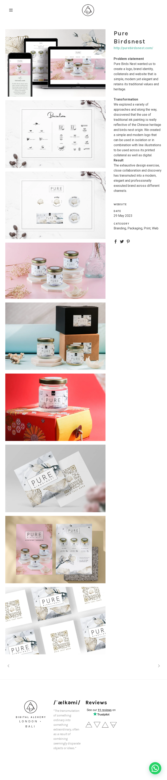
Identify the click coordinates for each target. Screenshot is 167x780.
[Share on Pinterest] (128, 241)
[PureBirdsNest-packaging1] (55, 407)
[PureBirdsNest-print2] (55, 478)
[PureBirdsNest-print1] (55, 620)
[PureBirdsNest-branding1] (55, 205)
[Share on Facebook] (116, 241)
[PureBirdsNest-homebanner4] (55, 271)
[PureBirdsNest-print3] (55, 549)
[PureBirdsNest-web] (55, 63)
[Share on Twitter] (122, 241)
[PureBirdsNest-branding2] (55, 134)
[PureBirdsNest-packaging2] (55, 336)
